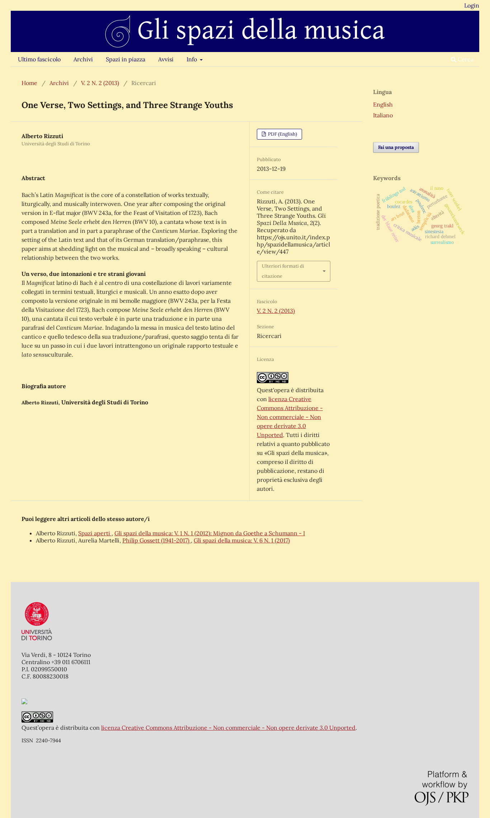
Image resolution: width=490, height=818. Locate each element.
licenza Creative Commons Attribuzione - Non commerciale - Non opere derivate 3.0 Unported (290, 416)
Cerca (464, 59)
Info (192, 59)
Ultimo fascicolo (39, 59)
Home (29, 82)
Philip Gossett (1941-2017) (156, 540)
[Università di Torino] (37, 641)
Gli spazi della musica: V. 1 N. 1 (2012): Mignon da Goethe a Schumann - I (209, 533)
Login (471, 5)
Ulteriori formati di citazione (283, 271)
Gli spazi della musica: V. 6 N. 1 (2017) (242, 540)
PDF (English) (282, 134)
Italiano (383, 115)
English (383, 104)
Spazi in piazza (125, 59)
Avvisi (166, 59)
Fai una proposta (396, 147)
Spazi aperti (95, 533)
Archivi (83, 59)
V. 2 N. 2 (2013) (100, 82)
